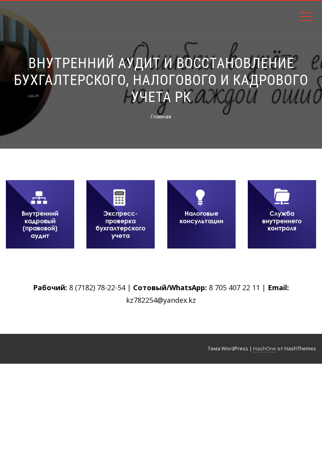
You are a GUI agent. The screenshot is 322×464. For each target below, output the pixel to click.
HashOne (264, 348)
